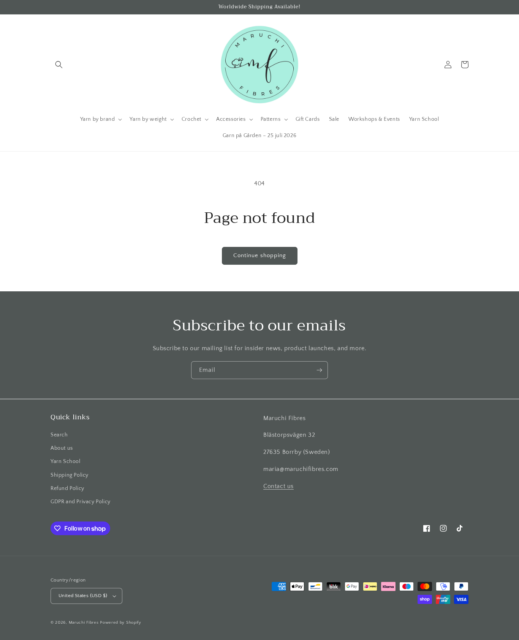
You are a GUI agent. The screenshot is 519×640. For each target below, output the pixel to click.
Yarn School (66, 461)
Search (59, 435)
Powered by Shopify (120, 622)
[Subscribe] (319, 370)
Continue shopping (259, 255)
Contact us (278, 486)
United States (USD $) (83, 595)
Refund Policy (67, 488)
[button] (59, 64)
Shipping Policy (70, 475)
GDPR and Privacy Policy (81, 502)
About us (62, 448)
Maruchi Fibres (84, 622)
